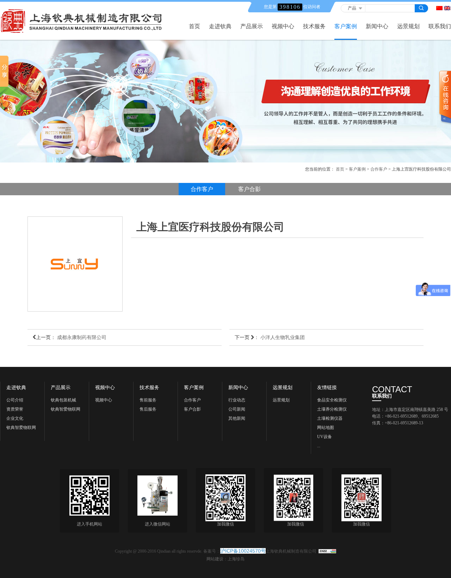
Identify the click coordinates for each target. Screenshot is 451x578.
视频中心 (283, 26)
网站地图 (325, 427)
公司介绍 (14, 400)
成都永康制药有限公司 (81, 337)
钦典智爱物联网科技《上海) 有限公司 (22, 428)
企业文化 (14, 418)
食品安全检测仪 (332, 400)
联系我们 (439, 26)
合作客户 (378, 169)
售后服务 (148, 409)
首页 (194, 26)
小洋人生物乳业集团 (282, 337)
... (318, 445)
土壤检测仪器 (329, 418)
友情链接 (327, 387)
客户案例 (345, 26)
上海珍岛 (236, 559)
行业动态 (236, 400)
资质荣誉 (14, 409)
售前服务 (148, 400)
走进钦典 (220, 26)
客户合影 (249, 189)
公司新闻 (236, 409)
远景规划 (408, 26)
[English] (447, 8)
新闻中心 (377, 26)
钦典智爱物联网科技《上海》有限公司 (65, 410)
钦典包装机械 (63, 400)
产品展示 (251, 26)
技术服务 (314, 26)
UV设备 (324, 436)
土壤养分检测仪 (332, 409)
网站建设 (214, 559)
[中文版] (439, 8)
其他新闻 (236, 418)
